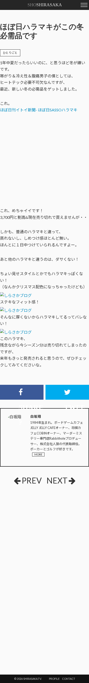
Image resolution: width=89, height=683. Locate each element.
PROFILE (54, 678)
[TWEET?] (67, 392)
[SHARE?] (22, 392)
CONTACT (68, 678)
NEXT (56, 480)
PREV (32, 480)
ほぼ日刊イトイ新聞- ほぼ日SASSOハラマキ (38, 109)
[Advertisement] (37, 526)
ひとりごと (10, 53)
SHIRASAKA (44, 4)
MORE (38, 454)
